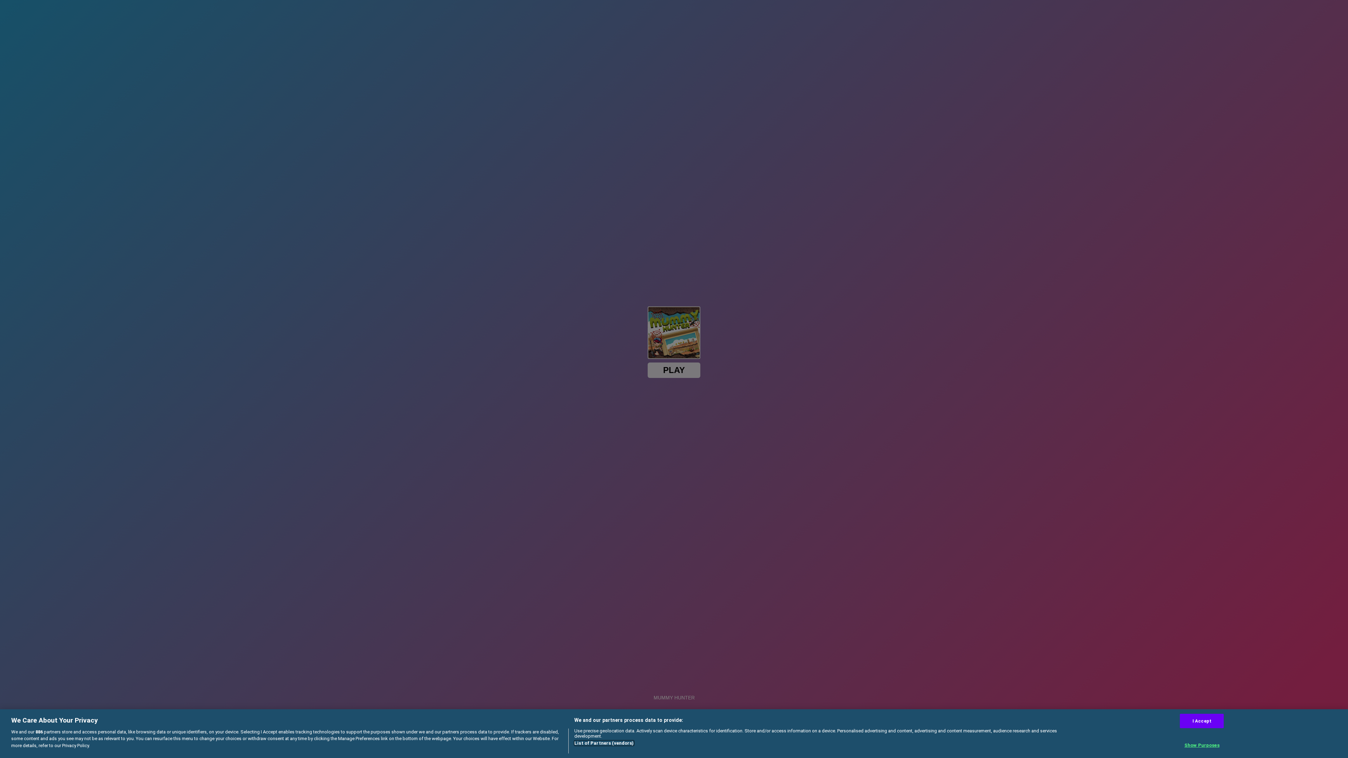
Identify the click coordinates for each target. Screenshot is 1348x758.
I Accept (1201, 721)
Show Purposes (1202, 745)
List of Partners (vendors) (604, 743)
